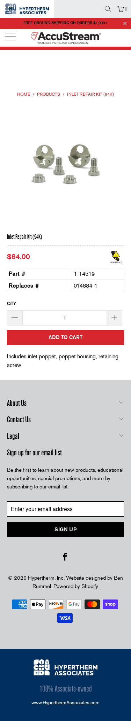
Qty (11, 303)
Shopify (89, 586)
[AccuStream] (66, 38)
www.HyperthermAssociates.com (65, 702)
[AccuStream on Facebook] (65, 557)
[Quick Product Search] (107, 9)
